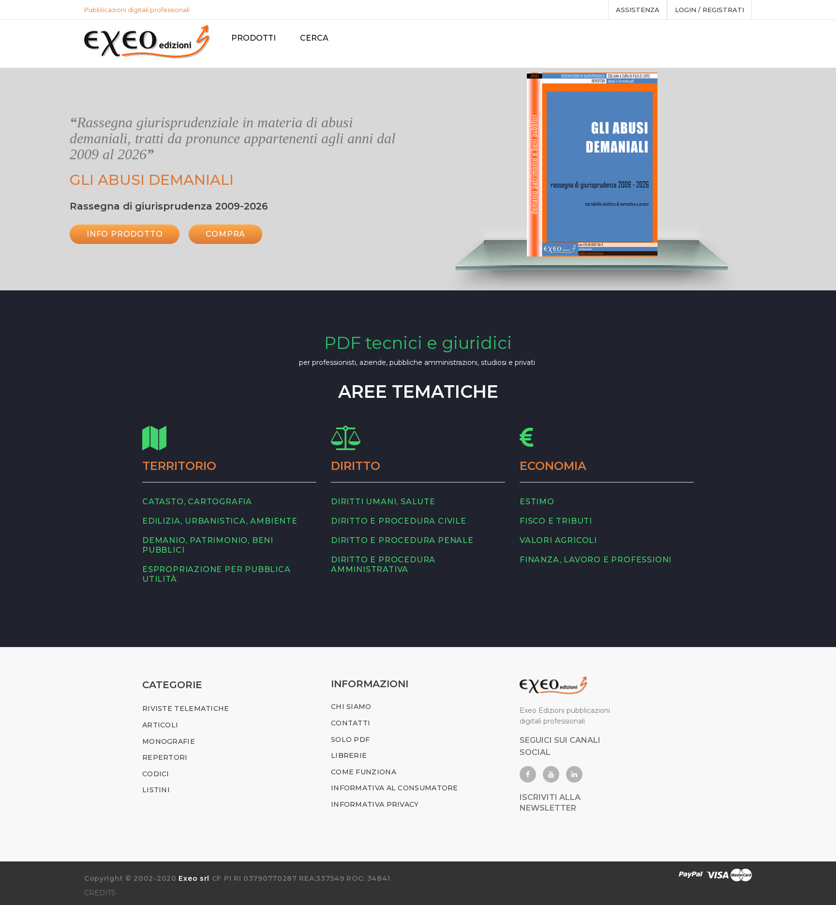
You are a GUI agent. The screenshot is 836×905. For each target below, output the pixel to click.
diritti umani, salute (383, 501)
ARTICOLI (160, 725)
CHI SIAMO (351, 706)
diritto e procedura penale (402, 540)
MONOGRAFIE (168, 741)
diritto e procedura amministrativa (383, 564)
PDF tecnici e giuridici (418, 342)
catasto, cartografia (197, 501)
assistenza (637, 10)
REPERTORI (165, 757)
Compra (225, 234)
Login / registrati (709, 10)
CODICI (155, 773)
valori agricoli (558, 540)
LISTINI (156, 789)
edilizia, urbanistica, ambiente (220, 521)
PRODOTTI (253, 38)
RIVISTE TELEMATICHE (185, 708)
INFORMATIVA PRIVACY (375, 804)
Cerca (314, 38)
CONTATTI (350, 723)
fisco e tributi (556, 521)
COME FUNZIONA (363, 772)
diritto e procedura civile (398, 521)
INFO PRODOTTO (125, 234)
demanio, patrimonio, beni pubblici (207, 545)
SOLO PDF (350, 739)
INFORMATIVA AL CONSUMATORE (394, 788)
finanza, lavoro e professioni (596, 559)
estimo (537, 501)
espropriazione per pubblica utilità (216, 574)
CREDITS (100, 893)
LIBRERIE (349, 755)
